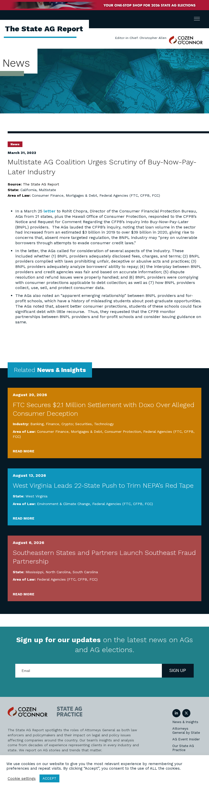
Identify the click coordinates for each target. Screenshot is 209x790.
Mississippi (34, 572)
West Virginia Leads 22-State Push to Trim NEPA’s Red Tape (103, 485)
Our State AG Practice (183, 748)
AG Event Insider (186, 739)
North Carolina (58, 572)
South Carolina (85, 572)
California (28, 190)
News (15, 144)
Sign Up (177, 670)
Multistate (47, 190)
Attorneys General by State (186, 731)
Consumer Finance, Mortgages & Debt (64, 195)
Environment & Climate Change (63, 504)
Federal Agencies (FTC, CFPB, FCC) (129, 195)
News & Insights (185, 722)
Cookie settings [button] (22, 778)
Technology (104, 424)
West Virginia (36, 496)
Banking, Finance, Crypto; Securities (61, 424)
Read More (23, 451)
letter (50, 211)
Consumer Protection (122, 431)
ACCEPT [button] (49, 778)
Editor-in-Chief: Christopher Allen (140, 38)
